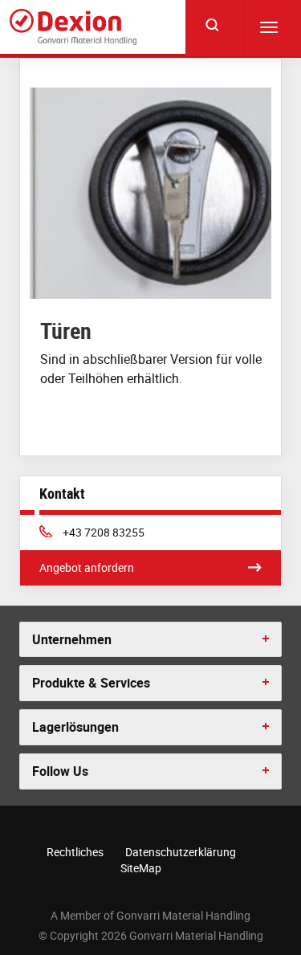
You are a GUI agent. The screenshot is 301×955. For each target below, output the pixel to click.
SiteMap (140, 867)
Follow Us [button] (60, 771)
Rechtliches (75, 851)
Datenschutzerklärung (180, 851)
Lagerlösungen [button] (75, 727)
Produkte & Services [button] (91, 683)
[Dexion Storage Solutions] (73, 27)
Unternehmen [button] (72, 639)
